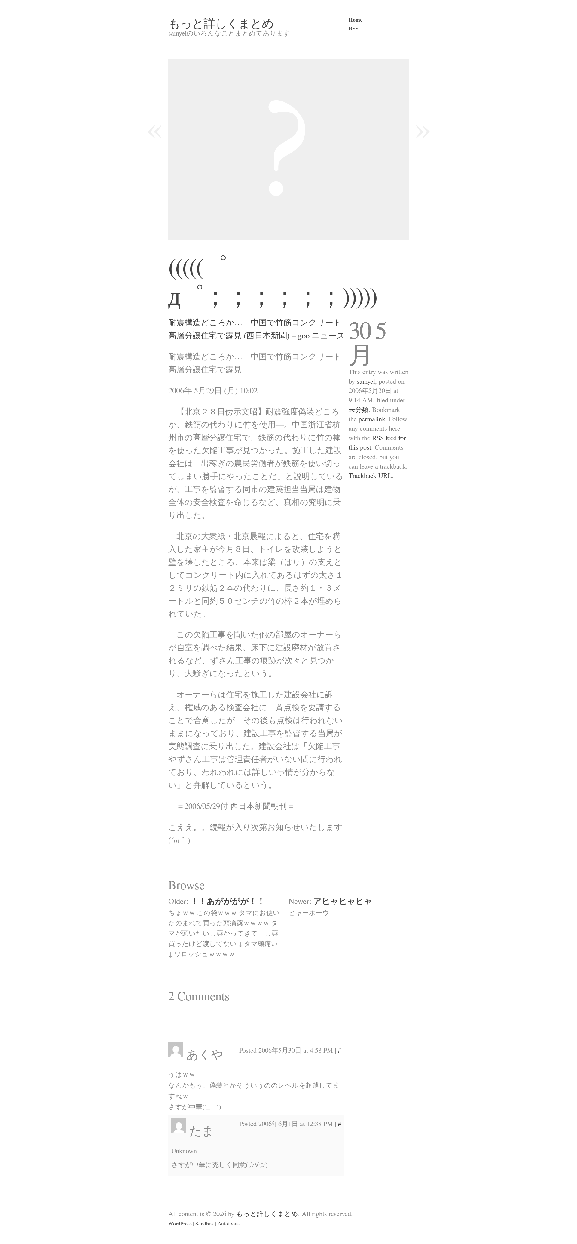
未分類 (358, 409)
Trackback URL (370, 475)
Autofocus (229, 1223)
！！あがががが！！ (228, 901)
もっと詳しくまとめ (220, 23)
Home (355, 19)
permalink (372, 418)
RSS (354, 28)
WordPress (180, 1223)
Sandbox (204, 1223)
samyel (366, 380)
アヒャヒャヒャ (342, 901)
